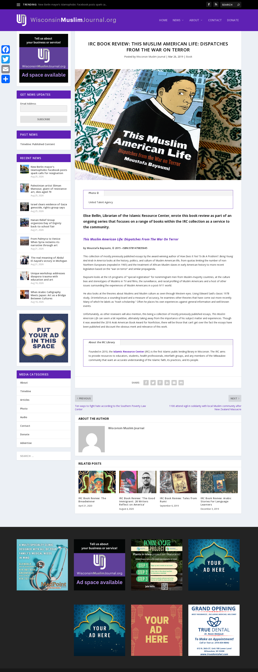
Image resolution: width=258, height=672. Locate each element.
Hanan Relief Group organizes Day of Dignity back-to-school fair (46, 223)
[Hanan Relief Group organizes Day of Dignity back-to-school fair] (24, 222)
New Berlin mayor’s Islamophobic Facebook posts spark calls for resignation (49, 170)
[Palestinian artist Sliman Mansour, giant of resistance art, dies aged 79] (24, 188)
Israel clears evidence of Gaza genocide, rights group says (49, 206)
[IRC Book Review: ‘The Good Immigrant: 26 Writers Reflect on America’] (137, 482)
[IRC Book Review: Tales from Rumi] (178, 482)
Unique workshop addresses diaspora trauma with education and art (48, 276)
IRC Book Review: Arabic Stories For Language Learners (216, 501)
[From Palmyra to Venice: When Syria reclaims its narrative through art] (24, 241)
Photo (24, 408)
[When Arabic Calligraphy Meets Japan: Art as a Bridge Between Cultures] (24, 294)
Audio (23, 417)
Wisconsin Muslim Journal (150, 56)
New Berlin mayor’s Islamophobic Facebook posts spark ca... (72, 4)
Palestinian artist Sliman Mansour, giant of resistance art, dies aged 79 (49, 189)
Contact (215, 20)
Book (189, 56)
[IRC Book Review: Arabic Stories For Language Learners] (219, 482)
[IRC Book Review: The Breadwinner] (97, 482)
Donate (233, 20)
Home (163, 20)
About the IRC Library (102, 342)
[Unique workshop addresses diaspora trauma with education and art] (24, 275)
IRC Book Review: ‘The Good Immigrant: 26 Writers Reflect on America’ (137, 501)
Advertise (26, 443)
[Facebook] (6, 49)
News (176, 20)
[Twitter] (6, 59)
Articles (24, 399)
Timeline (25, 391)
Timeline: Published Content (37, 144)
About (194, 20)
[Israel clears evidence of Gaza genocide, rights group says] (24, 206)
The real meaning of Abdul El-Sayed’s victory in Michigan (49, 259)
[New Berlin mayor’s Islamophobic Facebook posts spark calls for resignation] (24, 169)
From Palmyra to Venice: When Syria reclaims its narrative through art (46, 242)
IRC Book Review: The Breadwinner (92, 500)
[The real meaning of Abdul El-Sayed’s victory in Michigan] (24, 260)
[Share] (6, 79)
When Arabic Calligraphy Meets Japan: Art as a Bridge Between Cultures (48, 295)
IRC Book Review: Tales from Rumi (178, 500)
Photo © (94, 193)
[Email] (6, 69)
